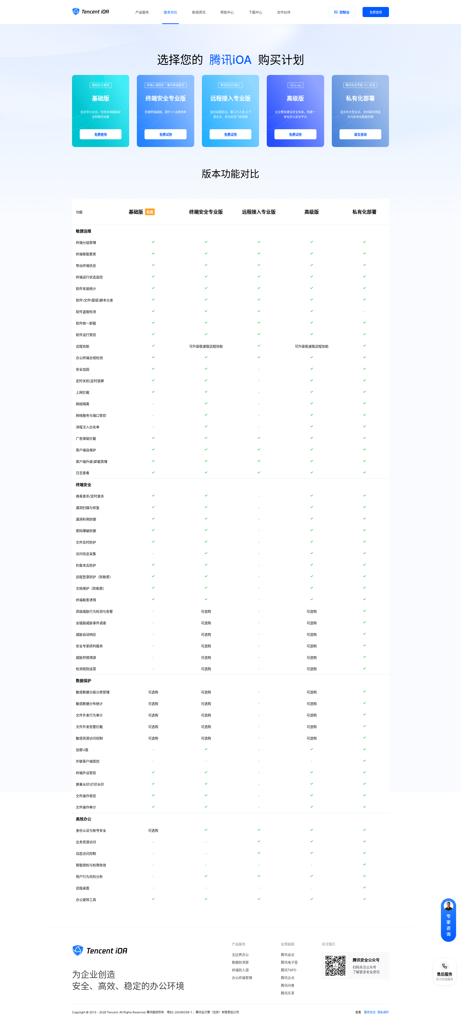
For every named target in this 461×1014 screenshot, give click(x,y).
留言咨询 (360, 134)
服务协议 (370, 1012)
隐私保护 (383, 1012)
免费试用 (165, 134)
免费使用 (376, 12)
